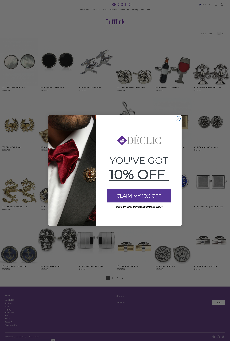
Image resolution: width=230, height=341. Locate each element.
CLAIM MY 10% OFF (139, 196)
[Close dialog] (178, 118)
